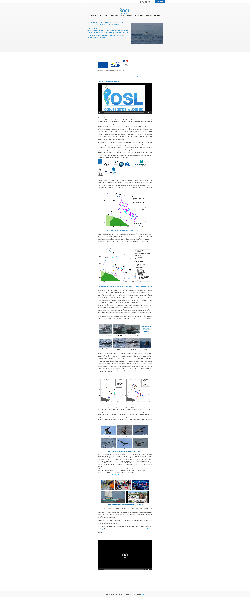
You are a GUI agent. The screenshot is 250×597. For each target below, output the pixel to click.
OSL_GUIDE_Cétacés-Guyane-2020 (140, 76)
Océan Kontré (114, 15)
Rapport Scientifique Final (114, 475)
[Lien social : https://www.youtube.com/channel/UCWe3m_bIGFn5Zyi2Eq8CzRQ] (146, 1)
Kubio (142, 594)
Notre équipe (149, 15)
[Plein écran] (150, 112)
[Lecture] (99, 112)
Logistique (129, 15)
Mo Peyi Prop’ (106, 15)
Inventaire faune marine (95, 15)
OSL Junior (122, 15)
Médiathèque (157, 15)
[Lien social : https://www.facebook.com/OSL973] (140, 1)
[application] (125, 98)
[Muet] (148, 112)
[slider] (124, 112)
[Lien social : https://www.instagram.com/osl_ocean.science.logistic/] (143, 1)
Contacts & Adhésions (139, 15)
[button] (125, 98)
